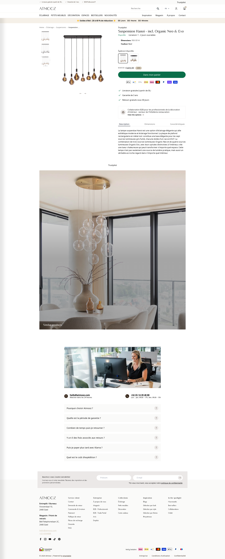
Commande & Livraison (76, 509)
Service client (73, 498)
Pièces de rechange (75, 520)
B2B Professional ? (90, 2)
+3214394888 (45, 533)
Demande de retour (75, 505)
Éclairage (50, 27)
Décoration (122, 509)
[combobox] (145, 8)
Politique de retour (74, 517)
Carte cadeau (123, 513)
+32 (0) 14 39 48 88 (140, 395)
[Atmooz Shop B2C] (47, 8)
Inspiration (147, 498)
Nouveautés (172, 502)
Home (41, 27)
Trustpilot (181, 2)
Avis (94, 517)
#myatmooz (147, 517)
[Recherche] (158, 8)
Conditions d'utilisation (160, 556)
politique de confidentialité (171, 483)
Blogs (145, 502)
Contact (71, 502)
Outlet (170, 513)
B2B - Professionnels (100, 509)
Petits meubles (123, 505)
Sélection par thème (150, 513)
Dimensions (149, 124)
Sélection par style (149, 509)
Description (124, 124)
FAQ (69, 528)
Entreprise (97, 498)
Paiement (71, 513)
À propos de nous (99, 502)
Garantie (71, 524)
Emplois (96, 520)
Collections (123, 498)
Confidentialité (180, 556)
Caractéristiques (177, 124)
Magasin (96, 505)
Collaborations (173, 509)
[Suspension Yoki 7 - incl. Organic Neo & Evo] (134, 58)
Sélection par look (149, 505)
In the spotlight (174, 498)
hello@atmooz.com (80, 395)
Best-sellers (172, 505)
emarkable (67, 556)
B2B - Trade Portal (99, 513)
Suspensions (61, 27)
